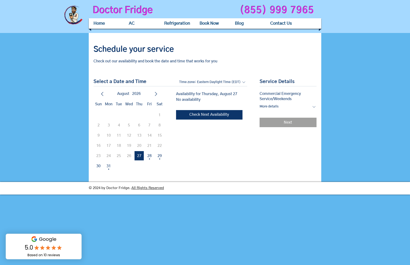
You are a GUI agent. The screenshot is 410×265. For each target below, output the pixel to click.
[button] (141, 23)
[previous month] (102, 94)
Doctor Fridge (123, 10)
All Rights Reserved (147, 188)
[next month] (156, 94)
